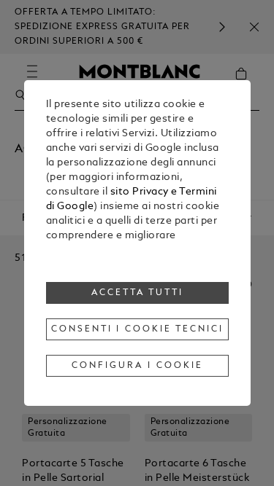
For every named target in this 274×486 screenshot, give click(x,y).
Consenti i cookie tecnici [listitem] (137, 329)
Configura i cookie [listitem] (137, 365)
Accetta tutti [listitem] (137, 293)
